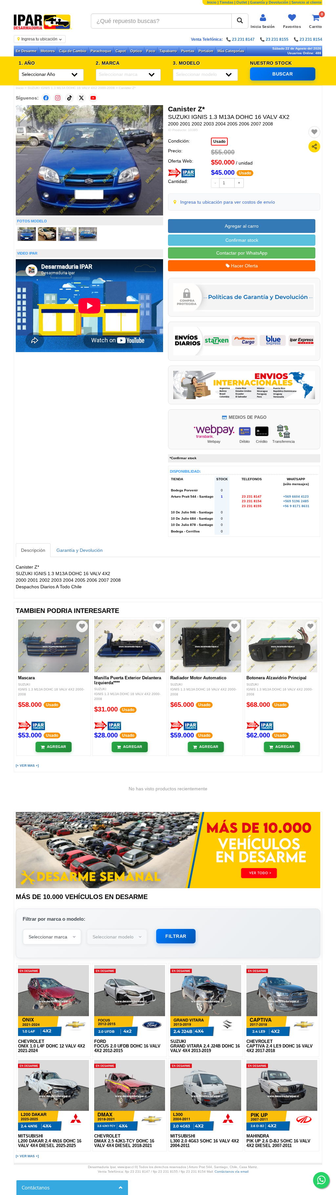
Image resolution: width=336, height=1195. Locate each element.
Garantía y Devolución (269, 2)
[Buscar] (239, 21)
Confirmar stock (241, 240)
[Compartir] (314, 146)
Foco (150, 51)
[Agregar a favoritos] (314, 132)
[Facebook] (46, 97)
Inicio (212, 2)
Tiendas (226, 2)
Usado (219, 141)
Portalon (206, 51)
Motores (48, 51)
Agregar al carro (242, 226)
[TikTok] (69, 97)
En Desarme (26, 51)
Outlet (241, 2)
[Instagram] (57, 97)
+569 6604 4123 (296, 496)
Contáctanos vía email (231, 1171)
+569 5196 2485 (296, 501)
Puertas (187, 51)
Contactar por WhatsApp (241, 253)
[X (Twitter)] (81, 97)
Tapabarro (168, 51)
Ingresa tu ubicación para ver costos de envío (227, 202)
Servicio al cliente (306, 2)
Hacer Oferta (244, 265)
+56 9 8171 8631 (296, 506)
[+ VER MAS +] (27, 765)
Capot (121, 51)
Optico (136, 51)
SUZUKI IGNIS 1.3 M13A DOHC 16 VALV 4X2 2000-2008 (71, 88)
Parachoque (101, 51)
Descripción (33, 550)
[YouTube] (93, 97)
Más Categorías (231, 51)
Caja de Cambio (72, 51)
